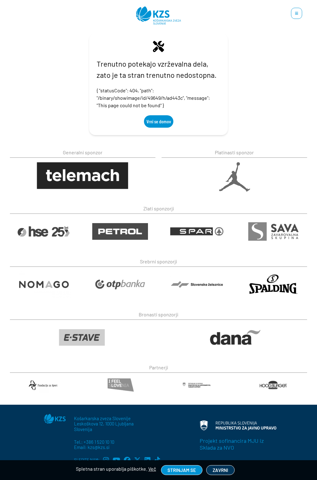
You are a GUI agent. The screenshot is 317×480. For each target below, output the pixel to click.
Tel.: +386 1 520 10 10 (94, 442)
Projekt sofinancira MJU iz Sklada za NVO (232, 444)
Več (152, 469)
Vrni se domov (158, 121)
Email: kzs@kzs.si (92, 447)
